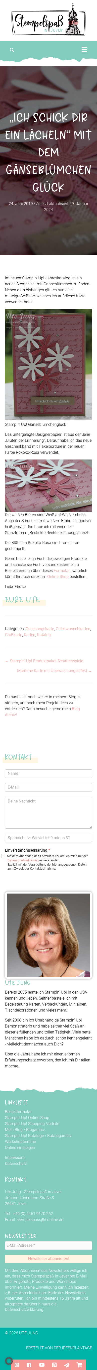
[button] (12, 50)
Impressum (15, 1157)
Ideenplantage (77, 1348)
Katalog (44, 634)
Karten (29, 634)
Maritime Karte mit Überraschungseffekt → (54, 670)
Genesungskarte (40, 628)
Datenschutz (16, 1163)
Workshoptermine (20, 1141)
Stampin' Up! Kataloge (24, 1135)
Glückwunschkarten (73, 628)
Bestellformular (18, 1111)
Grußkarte (13, 634)
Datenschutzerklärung (23, 860)
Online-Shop (58, 576)
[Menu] (84, 49)
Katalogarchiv (59, 1135)
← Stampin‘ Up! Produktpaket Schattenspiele (44, 661)
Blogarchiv (35, 1129)
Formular (61, 570)
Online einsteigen (20, 1147)
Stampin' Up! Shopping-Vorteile (32, 1123)
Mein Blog (14, 1129)
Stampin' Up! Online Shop (27, 1117)
